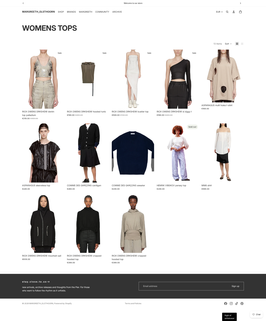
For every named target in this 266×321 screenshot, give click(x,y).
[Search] (227, 11)
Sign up (235, 286)
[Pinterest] (242, 303)
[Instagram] (231, 303)
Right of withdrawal (229, 316)
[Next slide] (104, 79)
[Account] (233, 11)
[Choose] (59, 104)
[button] (228, 43)
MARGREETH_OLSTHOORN (41, 303)
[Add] (104, 248)
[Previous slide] (71, 79)
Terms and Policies (133, 303)
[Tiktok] (236, 303)
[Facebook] (226, 303)
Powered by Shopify (63, 303)
